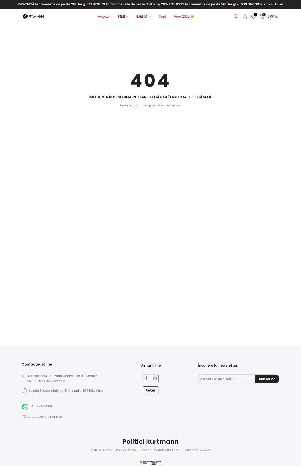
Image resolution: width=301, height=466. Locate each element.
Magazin (104, 16)
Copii (162, 16)
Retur (150, 390)
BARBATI (142, 16)
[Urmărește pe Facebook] (146, 378)
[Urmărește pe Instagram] (155, 378)
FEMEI (122, 16)
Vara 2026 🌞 (184, 16)
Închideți (276, 4)
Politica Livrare (101, 450)
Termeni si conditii (197, 450)
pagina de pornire (161, 105)
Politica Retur (126, 450)
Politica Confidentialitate (160, 450)
